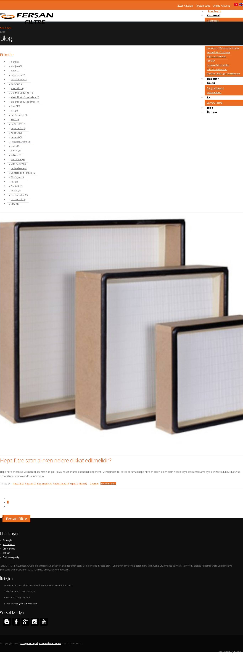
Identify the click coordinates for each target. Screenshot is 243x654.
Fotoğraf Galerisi (215, 88)
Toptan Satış (203, 5)
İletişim (212, 112)
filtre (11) (15, 106)
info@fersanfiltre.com (25, 603)
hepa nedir (44, 483)
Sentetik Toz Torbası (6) (23, 172)
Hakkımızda (213, 20)
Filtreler (211, 60)
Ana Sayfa (6, 27)
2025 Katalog (185, 5)
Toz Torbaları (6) (19, 195)
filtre (83, 483)
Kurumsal (213, 15)
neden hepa (61, 483)
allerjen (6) (16, 66)
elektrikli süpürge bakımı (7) (25, 97)
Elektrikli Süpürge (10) (22, 92)
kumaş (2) (15, 150)
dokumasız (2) (18, 75)
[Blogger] (7, 622)
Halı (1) (14, 110)
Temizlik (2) (16, 186)
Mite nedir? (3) (18, 163)
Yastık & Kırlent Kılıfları (218, 65)
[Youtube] (44, 622)
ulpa (74, 483)
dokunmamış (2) (19, 79)
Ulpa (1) (15, 203)
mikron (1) (16, 155)
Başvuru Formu (215, 102)
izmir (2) (15, 146)
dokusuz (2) (17, 83)
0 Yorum (94, 483)
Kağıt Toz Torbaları (216, 56)
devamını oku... (108, 483)
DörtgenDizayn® (29, 643)
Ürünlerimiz (9, 548)
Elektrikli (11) (17, 88)
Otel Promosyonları (217, 69)
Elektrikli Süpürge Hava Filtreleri (223, 73)
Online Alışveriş (11, 557)
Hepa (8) (15, 119)
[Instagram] (34, 622)
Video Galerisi (214, 92)
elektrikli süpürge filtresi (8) (25, 101)
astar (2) (15, 70)
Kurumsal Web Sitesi (50, 643)
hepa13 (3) (16, 132)
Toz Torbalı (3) (18, 199)
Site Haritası (224, 651)
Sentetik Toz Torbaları (218, 52)
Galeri (211, 83)
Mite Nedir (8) (18, 159)
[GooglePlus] (25, 622)
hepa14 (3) (16, 137)
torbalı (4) (15, 190)
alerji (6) (15, 61)
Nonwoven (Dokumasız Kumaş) (223, 48)
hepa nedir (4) (18, 128)
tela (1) (14, 181)
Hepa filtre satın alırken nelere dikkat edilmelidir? (55, 460)
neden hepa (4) (19, 168)
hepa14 (30, 483)
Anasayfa (7, 540)
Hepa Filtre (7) (18, 123)
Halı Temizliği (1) (19, 115)
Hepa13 (18, 483)
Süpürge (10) (17, 177)
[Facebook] (16, 622)
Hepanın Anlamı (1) (20, 141)
